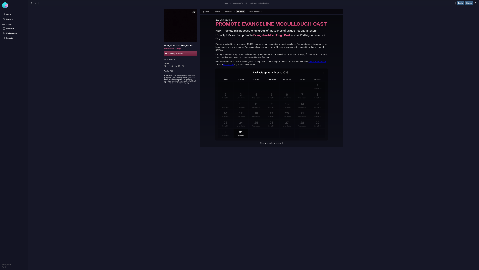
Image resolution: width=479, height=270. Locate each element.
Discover (9, 19)
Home (8, 14)
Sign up (469, 3)
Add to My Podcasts (175, 53)
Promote (240, 11)
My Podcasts (11, 33)
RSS (171, 71)
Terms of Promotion (317, 61)
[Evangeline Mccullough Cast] (180, 25)
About (4, 267)
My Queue (10, 28)
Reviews (228, 11)
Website (166, 71)
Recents (9, 38)
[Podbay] (5, 7)
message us (228, 64)
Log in (460, 3)
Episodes (206, 11)
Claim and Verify (255, 11)
